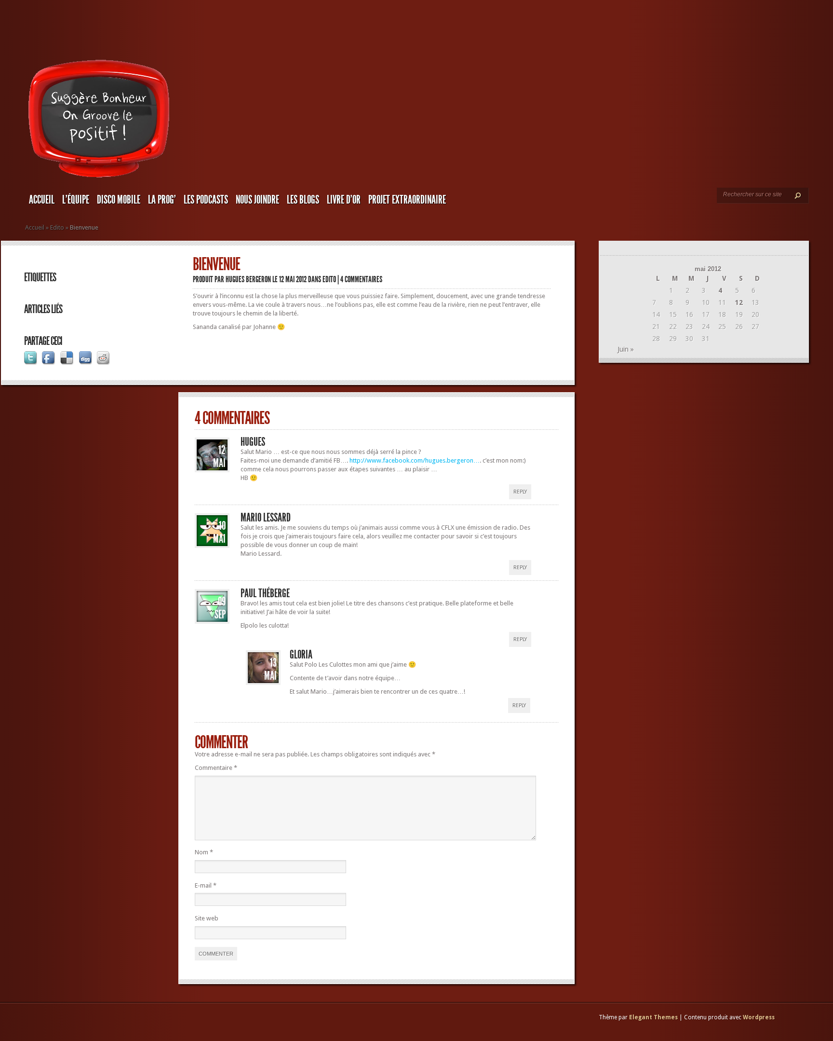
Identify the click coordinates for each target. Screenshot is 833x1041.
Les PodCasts (206, 199)
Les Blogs (303, 199)
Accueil (41, 199)
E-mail (205, 885)
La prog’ (162, 199)
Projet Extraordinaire (407, 199)
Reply (520, 492)
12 (739, 302)
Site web (206, 918)
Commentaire (216, 767)
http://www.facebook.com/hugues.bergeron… (414, 460)
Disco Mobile (118, 199)
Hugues (253, 442)
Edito (57, 227)
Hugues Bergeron (248, 279)
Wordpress (759, 1017)
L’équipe (75, 199)
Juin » (626, 349)
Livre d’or (344, 199)
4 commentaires (361, 279)
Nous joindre (257, 199)
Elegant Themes (653, 1017)
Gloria (301, 654)
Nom (204, 852)
